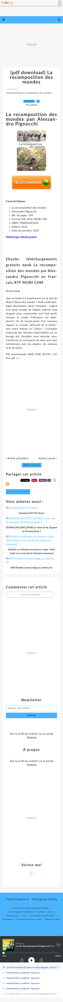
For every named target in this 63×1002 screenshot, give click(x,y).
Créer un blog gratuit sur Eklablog (20, 912)
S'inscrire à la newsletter (18, 492)
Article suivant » (48, 458)
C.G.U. (24, 916)
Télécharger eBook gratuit (21, 237)
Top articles (40, 912)
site (18, 358)
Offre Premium (8, 919)
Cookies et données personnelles (29, 919)
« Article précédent (17, 458)
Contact (50, 912)
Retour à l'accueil (31, 465)
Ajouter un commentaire (30, 595)
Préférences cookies (52, 919)
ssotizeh (33, 734)
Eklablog (52, 899)
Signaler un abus (12, 916)
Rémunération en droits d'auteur (42, 916)
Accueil (12, 89)
